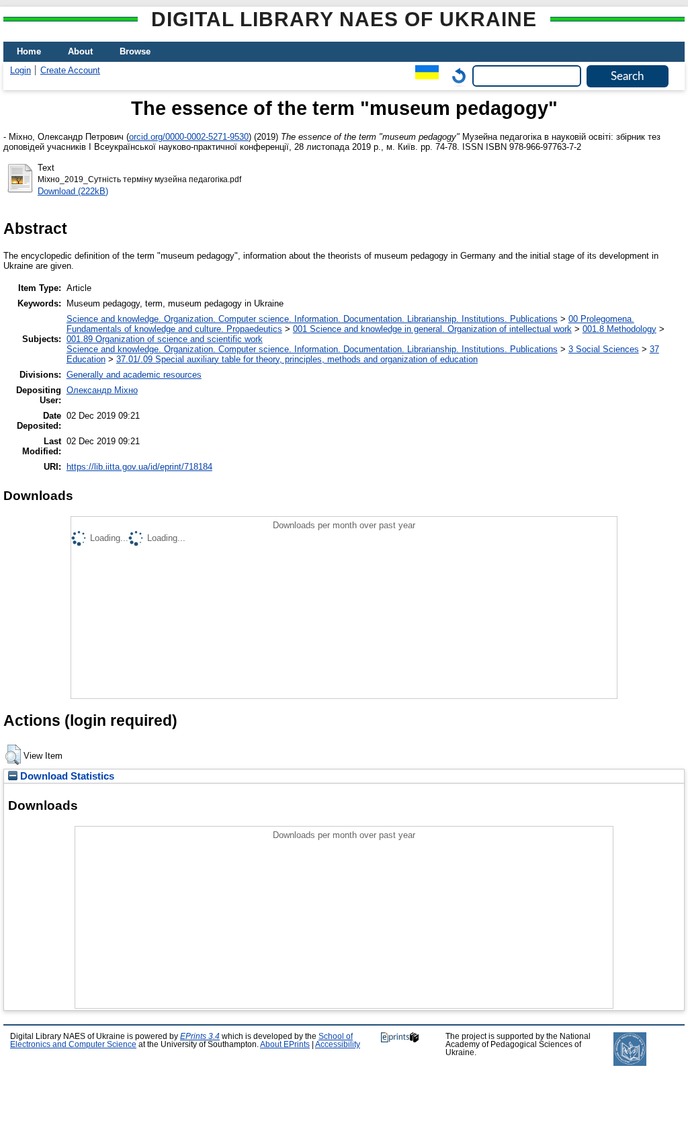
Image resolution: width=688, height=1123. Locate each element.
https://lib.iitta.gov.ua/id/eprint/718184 (139, 467)
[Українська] (423, 76)
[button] (13, 755)
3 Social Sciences (603, 349)
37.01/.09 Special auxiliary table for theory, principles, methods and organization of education (297, 359)
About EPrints (285, 1044)
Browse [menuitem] (135, 51)
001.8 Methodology (619, 329)
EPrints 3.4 (200, 1036)
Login (20, 70)
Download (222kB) (73, 191)
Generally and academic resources (134, 375)
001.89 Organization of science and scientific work (165, 339)
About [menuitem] (80, 51)
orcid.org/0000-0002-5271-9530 (189, 137)
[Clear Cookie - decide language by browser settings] (455, 76)
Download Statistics (65, 776)
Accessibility (337, 1044)
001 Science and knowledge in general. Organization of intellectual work (432, 329)
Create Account (70, 70)
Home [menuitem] (29, 51)
